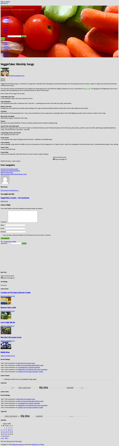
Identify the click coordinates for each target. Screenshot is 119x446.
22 (5, 434)
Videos (6, 33)
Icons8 (20, 441)
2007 (82, 388)
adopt (65, 387)
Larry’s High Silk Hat (8, 322)
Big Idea (43, 387)
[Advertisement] (53, 257)
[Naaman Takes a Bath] (6, 304)
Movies (6, 28)
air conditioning (77, 387)
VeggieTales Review (7, 6)
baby (10, 387)
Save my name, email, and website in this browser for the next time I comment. (27, 235)
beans (7, 387)
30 (7, 436)
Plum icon (10, 441)
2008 (58, 387)
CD (1, 60)
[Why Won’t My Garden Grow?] (6, 334)
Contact (6, 18)
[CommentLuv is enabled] (9, 241)
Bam (42, 444)
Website (3, 232)
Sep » (6, 438)
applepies (62, 387)
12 (11, 430)
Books (6, 15)
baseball (70, 387)
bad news (53, 387)
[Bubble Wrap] (6, 348)
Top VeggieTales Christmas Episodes (29, 367)
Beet (56, 387)
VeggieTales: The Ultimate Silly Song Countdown (32, 369)
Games (6, 25)
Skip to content (5, 1)
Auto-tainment (24, 387)
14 (3, 432)
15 (5, 432)
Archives (6, 13)
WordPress (35, 444)
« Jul (2, 438)
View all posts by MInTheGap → (10, 190)
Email (3, 228)
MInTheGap (14, 76)
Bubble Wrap (5, 352)
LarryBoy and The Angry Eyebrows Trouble (15, 292)
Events (6, 23)
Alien (35, 387)
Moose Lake (86, 88)
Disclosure (7, 20)
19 (12, 432)
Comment (4, 222)
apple (32, 387)
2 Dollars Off (3, 387)
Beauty (37, 387)
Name (3, 225)
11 (10, 430)
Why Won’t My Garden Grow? (11, 337)
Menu (2, 38)
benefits (16, 387)
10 (8, 430)
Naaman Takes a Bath (8, 307)
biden (49, 387)
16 (6, 432)
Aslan (12, 388)
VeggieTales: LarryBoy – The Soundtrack (15, 198)
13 (1, 432)
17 (8, 432)
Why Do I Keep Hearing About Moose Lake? (31, 365)
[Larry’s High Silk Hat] (6, 319)
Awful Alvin (86, 387)
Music (6, 30)
